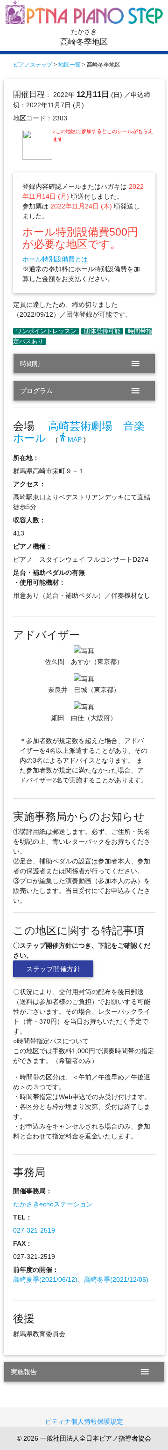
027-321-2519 (34, 1230)
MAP (70, 439)
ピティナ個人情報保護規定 (84, 1421)
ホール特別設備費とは (55, 259)
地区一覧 (69, 64)
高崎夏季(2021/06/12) (45, 1279)
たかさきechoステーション (53, 1204)
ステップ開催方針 (53, 969)
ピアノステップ (32, 64)
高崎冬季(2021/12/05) (116, 1279)
